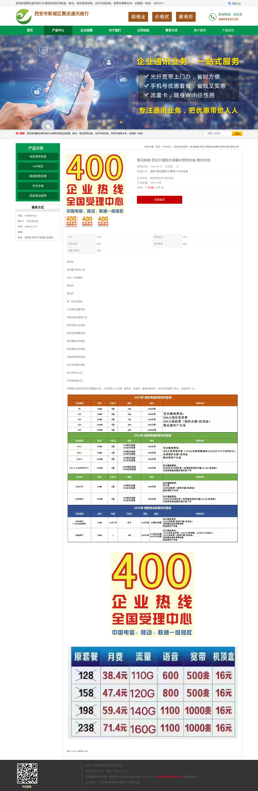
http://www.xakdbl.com (77, 751)
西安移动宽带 (37, 195)
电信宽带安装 (37, 156)
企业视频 (86, 30)
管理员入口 (124, 782)
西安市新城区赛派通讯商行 (169, 777)
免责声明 (113, 782)
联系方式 (171, 30)
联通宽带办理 (37, 176)
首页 (30, 30)
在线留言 (159, 199)
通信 (152, 171)
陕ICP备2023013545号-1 (143, 777)
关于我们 (115, 30)
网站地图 (135, 782)
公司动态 (143, 30)
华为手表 (38, 185)
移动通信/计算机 (165, 171)
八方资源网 (103, 782)
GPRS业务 (182, 171)
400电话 (38, 166)
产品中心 (58, 30)
